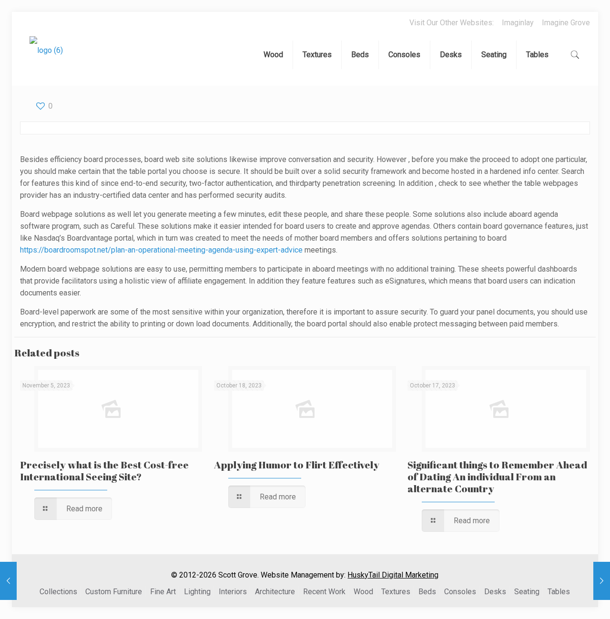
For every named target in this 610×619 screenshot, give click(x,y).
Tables (559, 591)
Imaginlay (518, 22)
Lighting (197, 591)
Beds (427, 591)
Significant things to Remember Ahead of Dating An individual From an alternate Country (497, 476)
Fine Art (163, 591)
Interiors (233, 591)
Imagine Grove (566, 22)
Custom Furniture (113, 591)
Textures (395, 591)
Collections (58, 591)
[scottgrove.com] (46, 57)
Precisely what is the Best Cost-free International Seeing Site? (104, 470)
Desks (495, 591)
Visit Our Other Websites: (451, 22)
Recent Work (324, 591)
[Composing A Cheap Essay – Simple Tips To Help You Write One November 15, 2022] (8, 581)
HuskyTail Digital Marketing (392, 574)
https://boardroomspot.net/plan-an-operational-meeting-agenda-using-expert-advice (161, 249)
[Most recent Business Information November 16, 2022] (601, 581)
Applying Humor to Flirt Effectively (296, 464)
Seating (526, 591)
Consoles (460, 591)
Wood (363, 591)
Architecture (275, 591)
